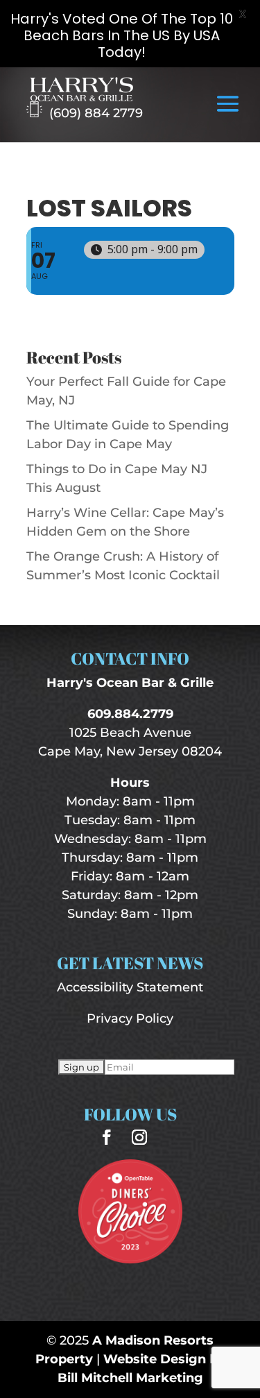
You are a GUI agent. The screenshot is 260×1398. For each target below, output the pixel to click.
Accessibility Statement (130, 987)
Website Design (154, 1359)
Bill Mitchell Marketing (130, 1378)
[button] (228, 113)
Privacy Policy (130, 1018)
